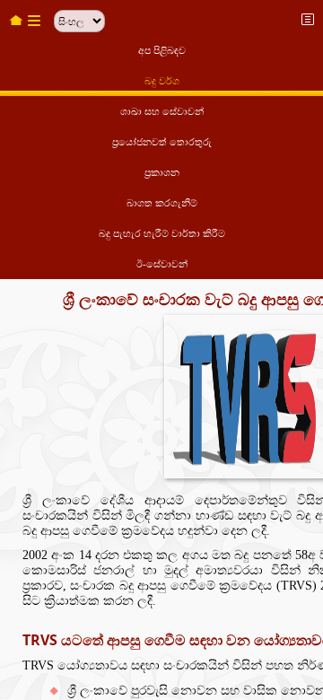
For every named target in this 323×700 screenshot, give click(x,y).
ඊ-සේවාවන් (162, 263)
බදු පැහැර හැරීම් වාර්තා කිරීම (162, 233)
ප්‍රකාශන (161, 172)
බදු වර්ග (161, 80)
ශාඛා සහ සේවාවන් (162, 111)
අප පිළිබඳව (162, 50)
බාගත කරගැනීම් (162, 202)
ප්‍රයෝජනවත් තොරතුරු (162, 141)
